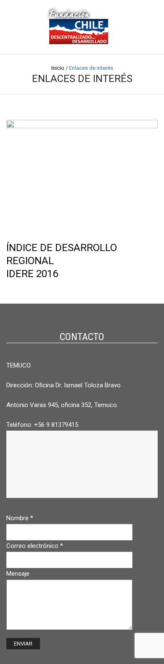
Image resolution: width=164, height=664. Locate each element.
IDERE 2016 (32, 274)
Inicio (57, 68)
